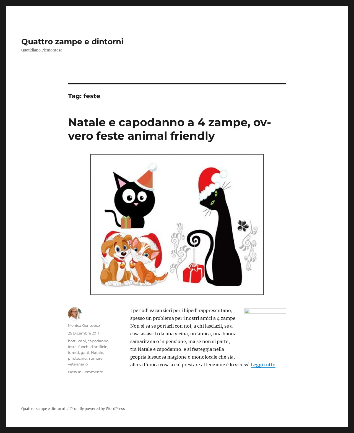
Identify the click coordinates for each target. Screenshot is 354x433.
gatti (85, 352)
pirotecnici (77, 358)
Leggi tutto (263, 364)
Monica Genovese (84, 325)
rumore (96, 358)
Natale (97, 352)
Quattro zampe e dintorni (72, 41)
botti (72, 341)
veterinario (78, 364)
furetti (73, 352)
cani (82, 341)
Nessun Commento (85, 372)
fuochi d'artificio (92, 346)
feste (72, 346)
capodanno (98, 341)
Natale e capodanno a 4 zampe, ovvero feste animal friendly (169, 128)
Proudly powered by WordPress (97, 408)
